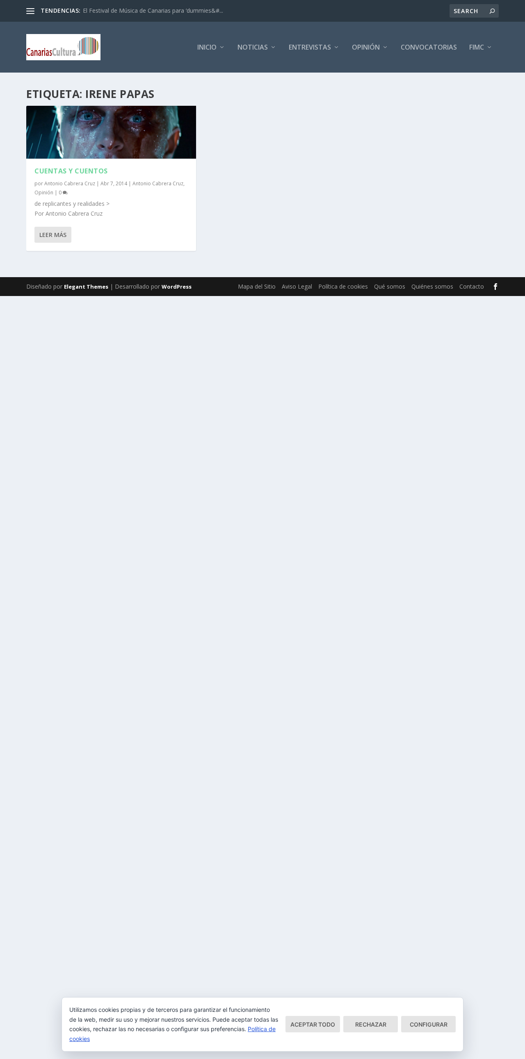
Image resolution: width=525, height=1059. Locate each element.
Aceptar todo (312, 1024)
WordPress (177, 286)
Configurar (428, 1024)
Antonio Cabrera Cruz (69, 183)
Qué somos (389, 286)
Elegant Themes (86, 286)
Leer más (52, 235)
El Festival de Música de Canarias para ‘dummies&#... (153, 10)
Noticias (252, 48)
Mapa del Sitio (257, 286)
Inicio (207, 48)
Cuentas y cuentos (71, 170)
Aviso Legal (297, 286)
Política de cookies (343, 286)
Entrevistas (310, 48)
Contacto (471, 286)
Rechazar (370, 1024)
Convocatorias (429, 48)
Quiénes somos (432, 286)
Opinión (366, 48)
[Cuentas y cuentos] (111, 132)
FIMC (476, 48)
